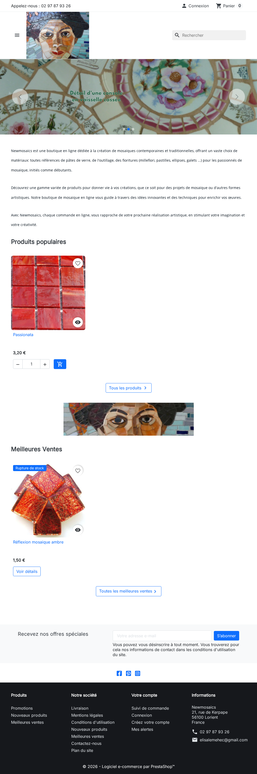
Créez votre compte (150, 722)
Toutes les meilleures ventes (128, 591)
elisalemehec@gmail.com (224, 739)
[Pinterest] (128, 672)
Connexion (142, 715)
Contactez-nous (86, 743)
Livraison (79, 708)
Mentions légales (87, 715)
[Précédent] (20, 97)
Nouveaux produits (29, 715)
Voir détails (26, 571)
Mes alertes (142, 729)
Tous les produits (128, 388)
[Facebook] (119, 672)
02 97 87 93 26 (214, 731)
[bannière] (128, 419)
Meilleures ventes (27, 722)
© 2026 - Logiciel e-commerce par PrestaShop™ (129, 766)
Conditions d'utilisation (92, 722)
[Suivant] (237, 97)
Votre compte (144, 695)
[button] (195, 5)
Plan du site (82, 750)
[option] (128, 96)
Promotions (22, 708)
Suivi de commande (150, 708)
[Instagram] (137, 672)
